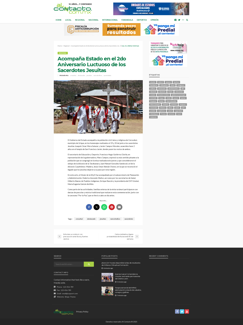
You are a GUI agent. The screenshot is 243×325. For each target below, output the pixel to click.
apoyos (168, 82)
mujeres (183, 104)
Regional (80, 20)
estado (152, 95)
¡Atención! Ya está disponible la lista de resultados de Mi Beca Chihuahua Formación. (121, 264)
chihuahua (164, 85)
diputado (162, 92)
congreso (181, 85)
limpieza (153, 101)
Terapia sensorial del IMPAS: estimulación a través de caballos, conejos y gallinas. (128, 290)
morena (174, 104)
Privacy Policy (82, 311)
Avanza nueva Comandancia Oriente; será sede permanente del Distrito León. (127, 276)
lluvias (161, 101)
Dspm (170, 92)
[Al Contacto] (73, 8)
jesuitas (89, 75)
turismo (171, 114)
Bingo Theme (70, 297)
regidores (161, 111)
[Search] (187, 20)
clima (172, 85)
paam (177, 108)
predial (152, 111)
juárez (183, 98)
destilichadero (173, 88)
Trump (163, 114)
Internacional (110, 20)
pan (183, 108)
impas (161, 98)
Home (59, 20)
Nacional (93, 20)
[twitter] (179, 20)
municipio (153, 108)
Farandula (127, 20)
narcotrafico (98, 75)
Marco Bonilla (171, 101)
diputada (153, 92)
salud (170, 111)
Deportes (142, 20)
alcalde (152, 82)
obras (170, 108)
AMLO (160, 82)
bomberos (153, 85)
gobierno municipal (178, 95)
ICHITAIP (153, 98)
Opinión (154, 20)
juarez (176, 98)
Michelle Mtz (63, 75)
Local (68, 20)
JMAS (168, 98)
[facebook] (175, 20)
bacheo (176, 82)
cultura (152, 88)
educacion (179, 92)
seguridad (178, 111)
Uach (179, 114)
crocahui (73, 75)
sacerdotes (107, 75)
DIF (183, 88)
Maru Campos (155, 104)
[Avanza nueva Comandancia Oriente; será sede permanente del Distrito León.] (107, 277)
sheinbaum (154, 114)
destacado (81, 75)
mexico (165, 104)
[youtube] (187, 311)
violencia (153, 117)
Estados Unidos (163, 95)
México (162, 108)
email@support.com (70, 293)
